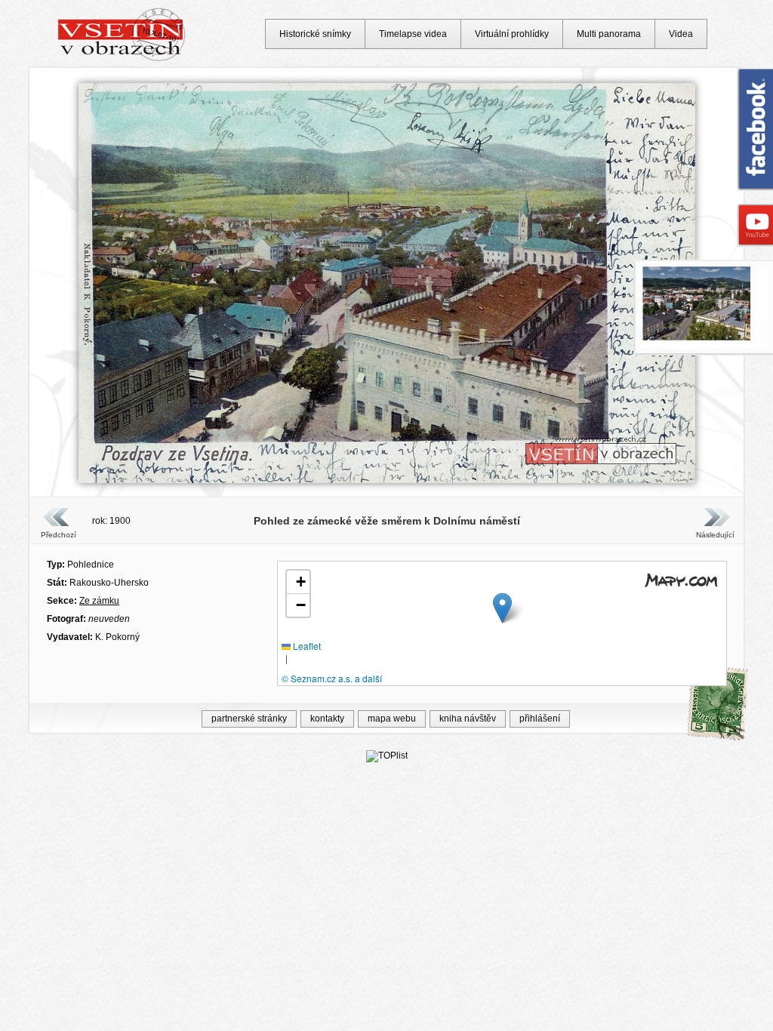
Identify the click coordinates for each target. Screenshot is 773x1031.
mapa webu (392, 718)
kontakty (327, 718)
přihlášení (539, 718)
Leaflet (306, 645)
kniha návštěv (467, 718)
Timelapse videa (413, 34)
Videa (681, 34)
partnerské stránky (249, 718)
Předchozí (58, 535)
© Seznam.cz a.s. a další (332, 678)
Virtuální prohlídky (512, 34)
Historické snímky (315, 34)
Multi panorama (609, 34)
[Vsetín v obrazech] (122, 59)
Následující (715, 535)
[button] (502, 607)
